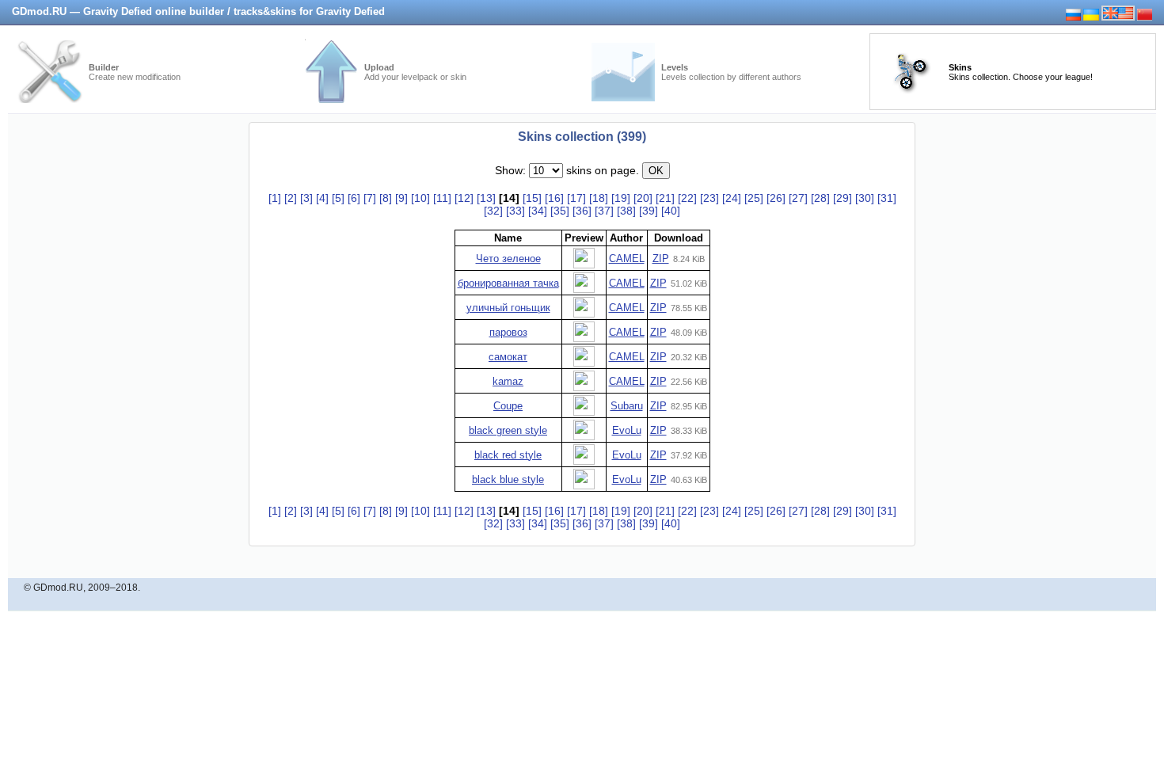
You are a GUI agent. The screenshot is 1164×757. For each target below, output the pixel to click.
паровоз (508, 332)
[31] (886, 198)
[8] (385, 198)
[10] (420, 198)
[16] (554, 198)
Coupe (508, 406)
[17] (576, 198)
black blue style (508, 479)
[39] (648, 210)
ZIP (660, 258)
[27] (798, 198)
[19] (620, 198)
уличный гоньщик (508, 308)
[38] (626, 210)
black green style (508, 430)
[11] (442, 198)
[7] (369, 198)
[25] (753, 198)
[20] (642, 198)
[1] (274, 198)
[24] (731, 198)
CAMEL (627, 258)
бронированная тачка (508, 283)
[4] (322, 198)
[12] (464, 198)
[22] (687, 198)
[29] (842, 198)
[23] (709, 198)
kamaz (508, 381)
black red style (508, 455)
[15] (532, 198)
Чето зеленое (508, 258)
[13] (486, 198)
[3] (306, 198)
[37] (604, 210)
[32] (493, 210)
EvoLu (626, 430)
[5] (338, 198)
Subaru (627, 406)
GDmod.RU (58, 587)
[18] (598, 198)
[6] (354, 198)
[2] (290, 198)
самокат (508, 357)
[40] (670, 210)
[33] (515, 210)
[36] (582, 210)
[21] (665, 198)
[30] (864, 198)
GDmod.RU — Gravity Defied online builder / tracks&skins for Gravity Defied (198, 11)
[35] (559, 210)
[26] (776, 198)
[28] (820, 198)
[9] (401, 198)
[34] (537, 210)
